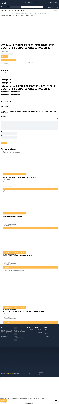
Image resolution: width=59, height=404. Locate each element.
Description (5, 72)
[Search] (41, 7)
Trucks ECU (14, 215)
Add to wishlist (8, 213)
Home (11, 13)
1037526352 (31, 67)
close (5, 402)
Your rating (3, 116)
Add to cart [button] (6, 188)
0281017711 (17, 67)
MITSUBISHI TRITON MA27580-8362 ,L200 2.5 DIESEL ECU (23, 311)
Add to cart (4, 56)
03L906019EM (21, 67)
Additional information (6, 73)
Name (2, 131)
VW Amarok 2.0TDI (44, 67)
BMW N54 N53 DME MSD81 (12, 216)
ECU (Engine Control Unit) (16, 13)
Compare (22, 213)
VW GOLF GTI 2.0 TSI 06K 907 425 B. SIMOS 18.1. (20, 177)
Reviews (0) (5, 75)
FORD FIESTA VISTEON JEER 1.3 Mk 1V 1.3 (18, 256)
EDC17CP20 (38, 67)
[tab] (30, 72)
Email (2, 135)
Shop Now (36, 2)
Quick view (16, 213)
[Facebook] (2, 339)
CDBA (35, 67)
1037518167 (27, 67)
